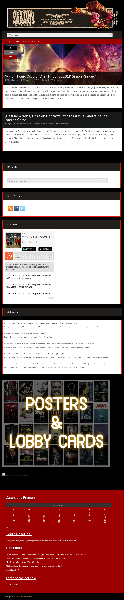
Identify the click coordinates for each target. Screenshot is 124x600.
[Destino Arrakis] (62, 26)
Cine (39, 80)
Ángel (9, 124)
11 (29, 517)
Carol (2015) (11, 570)
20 (59, 520)
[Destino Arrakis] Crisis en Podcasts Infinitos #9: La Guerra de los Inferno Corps (56, 118)
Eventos (44, 124)
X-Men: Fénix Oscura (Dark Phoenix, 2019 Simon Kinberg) (50, 76)
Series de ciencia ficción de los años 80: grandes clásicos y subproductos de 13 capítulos (50, 343)
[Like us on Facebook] (16, 209)
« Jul (8, 527)
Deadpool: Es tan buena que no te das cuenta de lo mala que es (33, 558)
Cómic (37, 124)
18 (29, 520)
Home (25, 41)
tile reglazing (9, 323)
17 (14, 520)
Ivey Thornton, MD (11, 354)
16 (105, 517)
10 (14, 517)
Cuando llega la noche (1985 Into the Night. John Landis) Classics (41, 323)
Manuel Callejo (12, 80)
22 (90, 520)
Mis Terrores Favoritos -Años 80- (20, 562)
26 (44, 522)
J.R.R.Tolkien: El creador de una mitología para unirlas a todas (33, 566)
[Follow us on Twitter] (22, 209)
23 (105, 520)
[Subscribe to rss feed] (10, 209)
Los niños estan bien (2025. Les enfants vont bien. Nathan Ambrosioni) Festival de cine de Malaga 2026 (55, 364)
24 (14, 522)
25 (29, 522)
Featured (45, 80)
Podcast (51, 124)
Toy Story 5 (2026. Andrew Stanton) (25, 333)
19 (44, 520)
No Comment (59, 80)
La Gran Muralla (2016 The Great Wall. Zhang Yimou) (42, 354)
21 (74, 520)
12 (44, 517)
